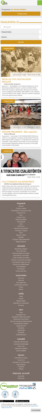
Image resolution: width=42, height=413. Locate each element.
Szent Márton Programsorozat (21, 210)
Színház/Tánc (21, 217)
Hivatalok (21, 367)
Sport (21, 224)
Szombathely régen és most (21, 262)
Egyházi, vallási (21, 235)
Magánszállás (21, 301)
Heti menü (21, 278)
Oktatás (21, 369)
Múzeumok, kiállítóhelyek (21, 264)
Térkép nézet (22, 14)
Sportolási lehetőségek (21, 344)
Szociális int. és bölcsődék (21, 362)
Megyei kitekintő (21, 241)
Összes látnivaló (21, 271)
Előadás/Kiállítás (20, 9)
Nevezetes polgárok (21, 249)
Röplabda (21, 332)
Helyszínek (21, 378)
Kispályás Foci (21, 314)
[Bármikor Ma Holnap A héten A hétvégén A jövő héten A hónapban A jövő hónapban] (21, 37)
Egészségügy (21, 364)
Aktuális (21, 206)
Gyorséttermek (21, 282)
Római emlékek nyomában (21, 253)
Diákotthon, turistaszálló (21, 303)
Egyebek (21, 237)
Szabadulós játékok (21, 348)
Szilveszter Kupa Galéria (21, 319)
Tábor (21, 233)
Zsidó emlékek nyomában (21, 258)
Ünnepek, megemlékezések (21, 239)
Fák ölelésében (21, 266)
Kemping (21, 305)
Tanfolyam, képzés (21, 230)
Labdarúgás (21, 330)
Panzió (21, 298)
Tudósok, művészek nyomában (21, 260)
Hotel (21, 296)
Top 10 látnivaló (21, 251)
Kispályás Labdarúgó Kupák (21, 317)
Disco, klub (21, 346)
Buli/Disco (21, 226)
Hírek (21, 312)
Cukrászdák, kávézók (21, 285)
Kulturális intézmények (21, 342)
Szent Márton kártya (21, 358)
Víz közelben (21, 269)
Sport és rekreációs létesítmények (21, 321)
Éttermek (21, 280)
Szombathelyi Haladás (21, 323)
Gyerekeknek (21, 222)
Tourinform (21, 360)
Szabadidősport (21, 334)
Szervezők (21, 376)
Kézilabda (21, 328)
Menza (21, 289)
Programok (6, 9)
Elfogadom (36, 410)
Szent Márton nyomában (21, 255)
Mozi (21, 215)
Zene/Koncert (21, 213)
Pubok (21, 287)
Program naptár (21, 208)
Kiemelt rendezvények (21, 228)
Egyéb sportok (21, 326)
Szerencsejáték (21, 350)
